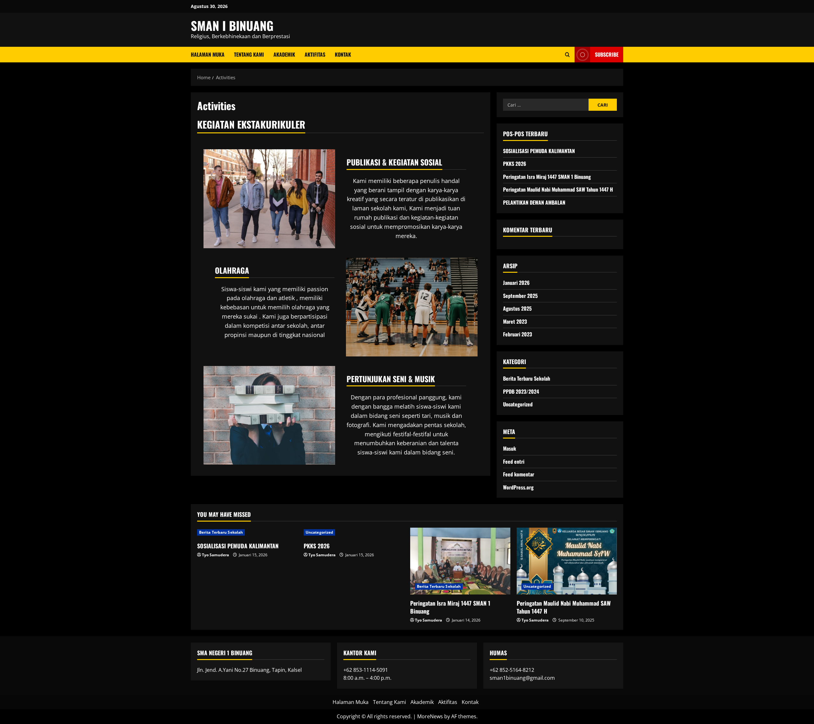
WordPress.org (518, 487)
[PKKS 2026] (354, 532)
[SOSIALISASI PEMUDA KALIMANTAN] (247, 532)
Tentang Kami (249, 54)
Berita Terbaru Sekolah (526, 378)
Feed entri (513, 461)
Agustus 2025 (517, 308)
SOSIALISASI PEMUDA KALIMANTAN (539, 151)
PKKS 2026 (514, 163)
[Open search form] (567, 54)
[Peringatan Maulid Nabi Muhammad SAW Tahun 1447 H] (567, 561)
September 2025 (520, 295)
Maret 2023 (515, 321)
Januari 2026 (516, 282)
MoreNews (430, 716)
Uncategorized (518, 404)
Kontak (343, 54)
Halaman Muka (207, 54)
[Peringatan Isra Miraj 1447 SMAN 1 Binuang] (460, 561)
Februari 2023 (517, 334)
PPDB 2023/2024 (521, 391)
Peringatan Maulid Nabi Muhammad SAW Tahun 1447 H (558, 189)
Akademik (284, 54)
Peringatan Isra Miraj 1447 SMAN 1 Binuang (547, 176)
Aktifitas (315, 54)
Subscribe (606, 54)
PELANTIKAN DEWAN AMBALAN (534, 202)
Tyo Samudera (215, 555)
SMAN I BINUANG (232, 25)
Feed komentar (518, 474)
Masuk (509, 448)
